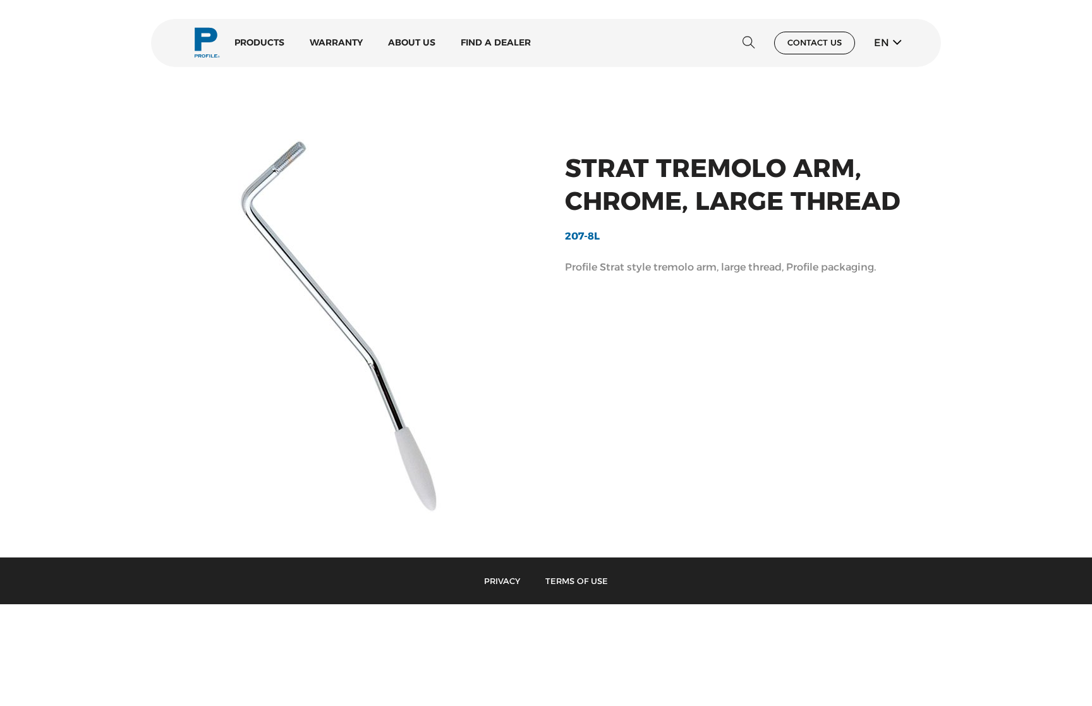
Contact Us (814, 42)
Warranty (336, 42)
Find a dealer (496, 42)
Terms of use (576, 581)
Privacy (502, 581)
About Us (411, 42)
